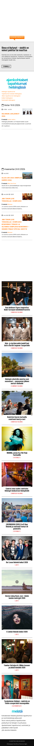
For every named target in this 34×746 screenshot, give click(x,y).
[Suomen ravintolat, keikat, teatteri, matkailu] (17, 38)
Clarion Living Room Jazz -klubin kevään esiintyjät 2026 (17, 597)
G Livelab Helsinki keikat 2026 (17, 632)
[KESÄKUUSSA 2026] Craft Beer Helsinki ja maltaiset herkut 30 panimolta (17, 526)
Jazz (17, 565)
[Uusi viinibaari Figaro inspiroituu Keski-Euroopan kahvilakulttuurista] (17, 293)
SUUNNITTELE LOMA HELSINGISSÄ (17, 741)
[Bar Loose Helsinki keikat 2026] (17, 548)
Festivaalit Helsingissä (8, 100)
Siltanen (9, 204)
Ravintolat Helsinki (16, 312)
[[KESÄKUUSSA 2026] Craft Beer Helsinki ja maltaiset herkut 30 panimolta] (17, 510)
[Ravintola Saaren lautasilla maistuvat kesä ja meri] (17, 403)
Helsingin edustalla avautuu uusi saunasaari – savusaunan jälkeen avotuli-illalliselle (17, 381)
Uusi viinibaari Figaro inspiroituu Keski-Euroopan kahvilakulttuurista (17, 308)
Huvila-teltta (11, 119)
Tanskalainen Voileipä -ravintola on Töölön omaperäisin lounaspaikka (17, 702)
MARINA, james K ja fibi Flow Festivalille (17, 454)
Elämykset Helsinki (17, 386)
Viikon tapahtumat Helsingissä (11, 96)
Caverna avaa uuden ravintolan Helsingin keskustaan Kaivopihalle (17, 490)
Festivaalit (17, 457)
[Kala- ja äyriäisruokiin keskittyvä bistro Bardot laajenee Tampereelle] (17, 329)
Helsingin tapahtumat (8, 91)
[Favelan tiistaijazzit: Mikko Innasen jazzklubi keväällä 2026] (17, 651)
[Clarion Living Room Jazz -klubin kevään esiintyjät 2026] (17, 582)
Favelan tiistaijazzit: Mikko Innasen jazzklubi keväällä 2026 (17, 666)
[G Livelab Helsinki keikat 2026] (17, 618)
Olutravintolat (17, 706)
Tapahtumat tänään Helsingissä (12, 94)
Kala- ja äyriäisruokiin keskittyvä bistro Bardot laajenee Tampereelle (17, 344)
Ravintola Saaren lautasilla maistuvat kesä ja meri (17, 418)
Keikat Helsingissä (7, 98)
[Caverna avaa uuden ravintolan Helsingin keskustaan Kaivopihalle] (17, 474)
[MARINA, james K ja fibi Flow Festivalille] (17, 439)
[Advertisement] (17, 18)
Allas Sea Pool (11, 183)
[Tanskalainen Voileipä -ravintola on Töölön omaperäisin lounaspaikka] (17, 687)
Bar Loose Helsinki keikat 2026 (17, 562)
